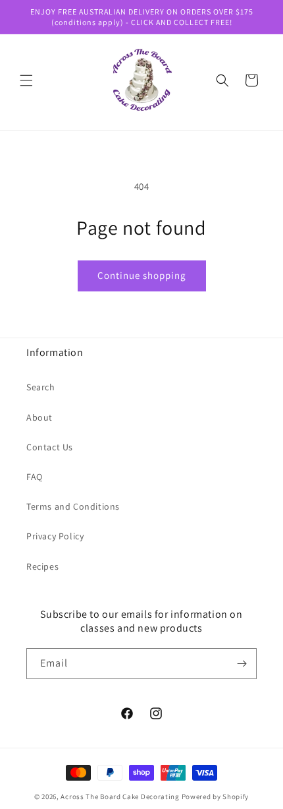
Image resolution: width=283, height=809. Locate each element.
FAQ (34, 477)
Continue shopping (141, 275)
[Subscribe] (241, 663)
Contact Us (49, 447)
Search (40, 387)
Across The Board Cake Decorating (120, 796)
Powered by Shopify (215, 796)
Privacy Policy (55, 536)
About (39, 417)
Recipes (42, 566)
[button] (26, 80)
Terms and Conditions (73, 506)
